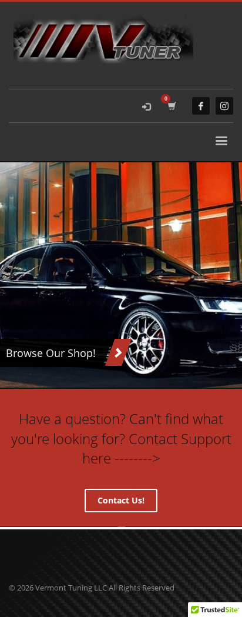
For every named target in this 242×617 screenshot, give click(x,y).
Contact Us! (121, 500)
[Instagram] (224, 106)
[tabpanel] (121, 275)
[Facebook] (201, 106)
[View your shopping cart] (171, 106)
